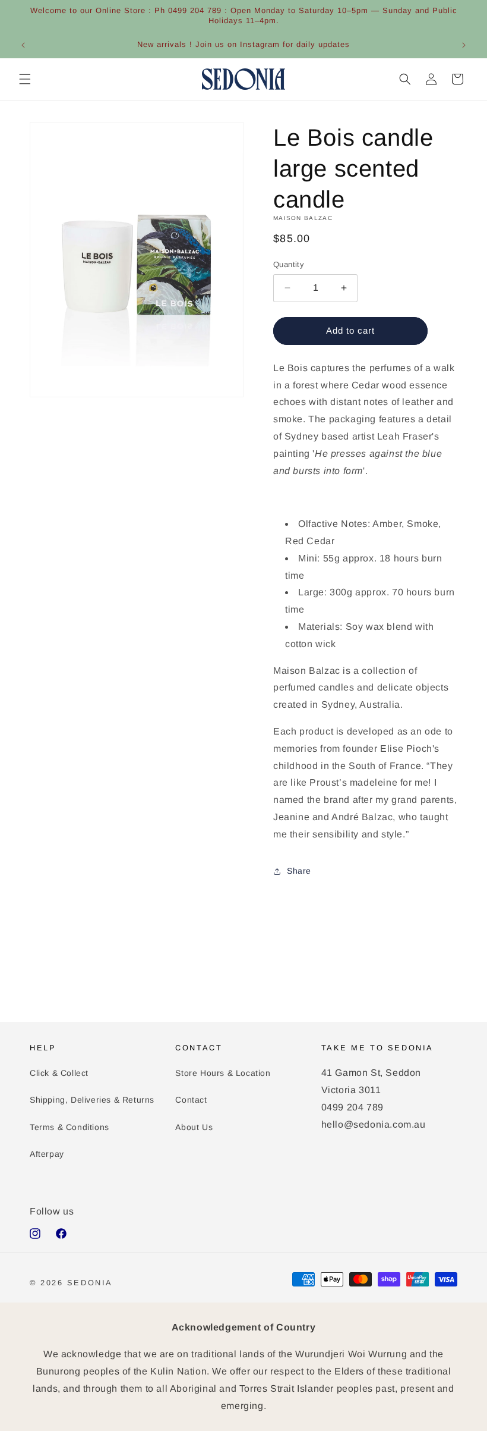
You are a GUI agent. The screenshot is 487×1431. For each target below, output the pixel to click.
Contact (191, 1099)
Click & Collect (59, 1073)
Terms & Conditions (69, 1127)
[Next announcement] (464, 45)
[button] (25, 79)
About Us (194, 1127)
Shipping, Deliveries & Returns (92, 1099)
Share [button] (299, 870)
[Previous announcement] (23, 45)
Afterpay (47, 1154)
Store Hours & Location (222, 1073)
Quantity (288, 264)
